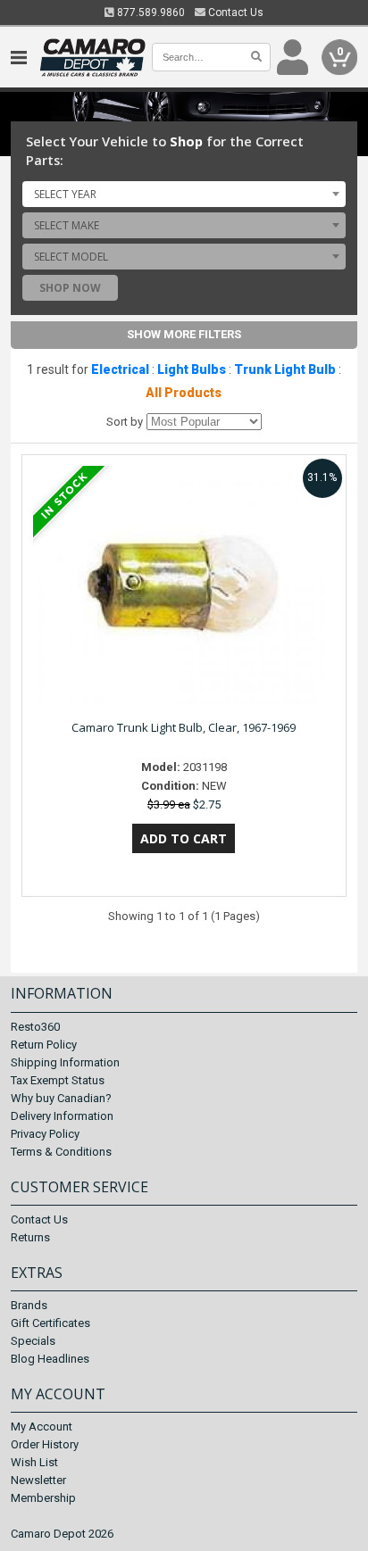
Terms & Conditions (61, 1151)
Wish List (34, 1462)
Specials (33, 1341)
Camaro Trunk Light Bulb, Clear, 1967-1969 (183, 727)
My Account (41, 1426)
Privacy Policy (45, 1133)
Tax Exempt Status (58, 1080)
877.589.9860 (149, 12)
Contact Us (234, 12)
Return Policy (44, 1044)
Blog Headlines (50, 1358)
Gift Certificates (50, 1323)
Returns (30, 1237)
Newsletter (38, 1480)
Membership (43, 1498)
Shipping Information (65, 1062)
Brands (29, 1305)
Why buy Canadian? (61, 1098)
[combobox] (183, 193)
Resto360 (35, 1026)
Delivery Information (62, 1116)
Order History (45, 1444)
